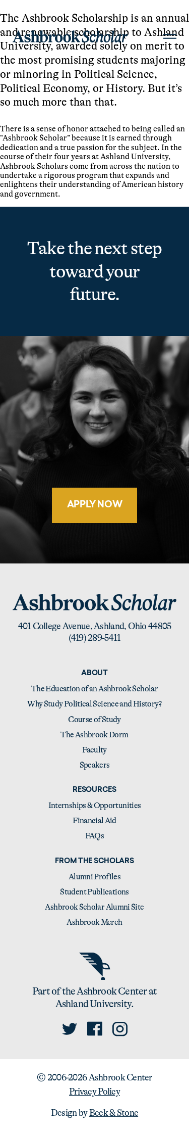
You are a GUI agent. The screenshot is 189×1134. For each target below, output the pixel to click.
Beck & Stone (113, 1113)
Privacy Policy (94, 1091)
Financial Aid (94, 820)
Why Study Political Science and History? (94, 703)
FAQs (94, 835)
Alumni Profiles (94, 876)
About (94, 673)
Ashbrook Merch (94, 922)
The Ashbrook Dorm (94, 734)
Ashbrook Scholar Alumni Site (94, 907)
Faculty (94, 749)
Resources (94, 790)
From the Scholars (94, 861)
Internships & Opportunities (94, 805)
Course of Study (94, 719)
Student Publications (94, 891)
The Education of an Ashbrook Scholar (94, 688)
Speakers (95, 765)
